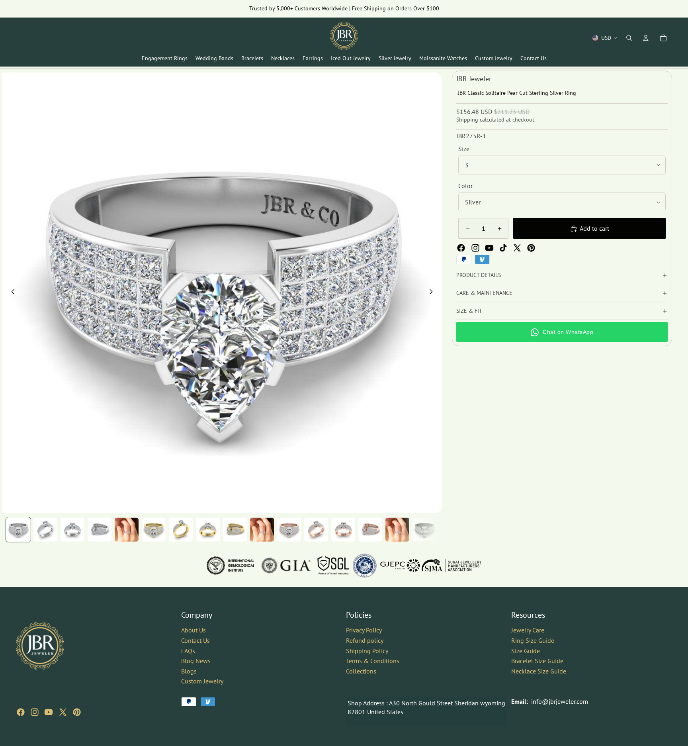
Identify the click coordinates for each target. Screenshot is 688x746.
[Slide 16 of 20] (424, 530)
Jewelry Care (527, 630)
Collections (361, 671)
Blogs (189, 671)
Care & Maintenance (484, 292)
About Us (193, 630)
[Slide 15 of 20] (397, 530)
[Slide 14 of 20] (370, 530)
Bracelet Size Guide (537, 661)
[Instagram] (475, 248)
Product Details (478, 275)
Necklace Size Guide (538, 671)
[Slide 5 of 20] (127, 530)
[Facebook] (461, 248)
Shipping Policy (367, 650)
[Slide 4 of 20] (99, 530)
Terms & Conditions (372, 661)
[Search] (629, 38)
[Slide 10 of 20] (262, 530)
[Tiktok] (503, 248)
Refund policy (364, 640)
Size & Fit (469, 310)
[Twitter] (517, 248)
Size (463, 149)
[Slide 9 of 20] (235, 530)
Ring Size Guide (532, 640)
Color (465, 186)
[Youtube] (489, 248)
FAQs (188, 650)
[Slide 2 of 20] (45, 530)
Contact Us (195, 640)
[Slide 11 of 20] (289, 530)
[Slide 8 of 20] (208, 530)
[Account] (646, 38)
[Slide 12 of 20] (316, 530)
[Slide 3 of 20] (72, 530)
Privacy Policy (364, 630)
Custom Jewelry (202, 681)
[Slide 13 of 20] (343, 530)
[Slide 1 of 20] (18, 530)
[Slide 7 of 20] (181, 530)
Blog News (196, 661)
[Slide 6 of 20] (154, 530)
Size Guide (525, 650)
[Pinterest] (531, 248)
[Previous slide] (11, 293)
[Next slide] (433, 293)
